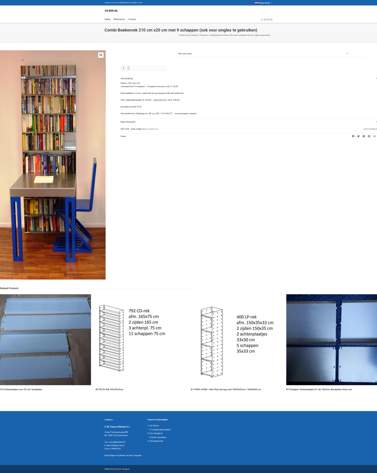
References (119, 19)
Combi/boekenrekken (161, 429)
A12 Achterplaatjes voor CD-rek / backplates (21, 389)
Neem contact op (150, 129)
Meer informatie (128, 121)
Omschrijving (127, 78)
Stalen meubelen (158, 437)
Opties (124, 52)
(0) (268, 19)
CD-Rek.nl (154, 425)
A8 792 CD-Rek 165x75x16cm (109, 389)
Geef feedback (370, 129)
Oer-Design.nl (155, 433)
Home (107, 19)
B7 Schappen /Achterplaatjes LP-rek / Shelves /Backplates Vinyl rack (319, 389)
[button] (101, 55)
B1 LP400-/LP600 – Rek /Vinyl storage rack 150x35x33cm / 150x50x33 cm (226, 389)
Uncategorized (156, 441)
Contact (132, 19)
